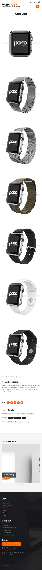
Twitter (11, 402)
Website (20, 377)
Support (5, 515)
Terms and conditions (9, 527)
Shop (4, 510)
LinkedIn (15, 402)
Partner (5, 513)
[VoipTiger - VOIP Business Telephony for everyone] (11, 5)
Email (22, 402)
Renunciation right (8, 535)
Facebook (8, 402)
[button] (19, 484)
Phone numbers (7, 505)
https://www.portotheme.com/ (25, 414)
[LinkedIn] (34, 2)
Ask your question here (11, 544)
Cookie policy (7, 532)
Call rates (6, 503)
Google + (18, 402)
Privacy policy (7, 530)
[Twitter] (31, 2)
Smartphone (6, 508)
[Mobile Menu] (37, 6)
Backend (10, 417)
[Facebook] (27, 2)
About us (5, 525)
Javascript (18, 417)
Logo (23, 417)
